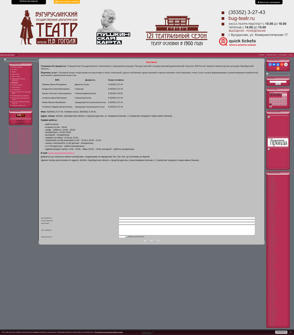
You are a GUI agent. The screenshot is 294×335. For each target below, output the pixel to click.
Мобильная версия (29, 1)
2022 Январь (272, 315)
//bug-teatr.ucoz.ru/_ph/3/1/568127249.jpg (20, 144)
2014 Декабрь (272, 186)
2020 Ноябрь (272, 293)
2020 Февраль (273, 279)
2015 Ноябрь (272, 200)
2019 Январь (272, 258)
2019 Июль (272, 269)
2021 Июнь (272, 305)
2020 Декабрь (272, 295)
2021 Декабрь (272, 313)
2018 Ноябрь (272, 255)
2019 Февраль (273, 260)
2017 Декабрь (272, 239)
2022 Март (272, 319)
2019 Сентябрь (273, 270)
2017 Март (272, 226)
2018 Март (272, 245)
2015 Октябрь (273, 198)
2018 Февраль (273, 243)
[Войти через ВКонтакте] (274, 64)
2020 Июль (272, 286)
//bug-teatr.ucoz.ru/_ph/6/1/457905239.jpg (20, 151)
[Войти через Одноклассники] (278, 68)
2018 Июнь (272, 250)
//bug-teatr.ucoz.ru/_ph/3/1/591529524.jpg (20, 136)
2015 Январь (272, 188)
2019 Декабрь (272, 276)
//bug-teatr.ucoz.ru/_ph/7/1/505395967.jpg (20, 137)
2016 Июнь (272, 212)
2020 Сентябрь (273, 289)
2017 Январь (272, 222)
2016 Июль (272, 214)
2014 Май (271, 178)
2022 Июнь (272, 324)
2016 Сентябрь (273, 215)
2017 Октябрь (273, 236)
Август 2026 (278, 92)
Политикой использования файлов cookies (109, 332)
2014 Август (272, 181)
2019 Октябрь (273, 272)
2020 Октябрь (273, 291)
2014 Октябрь (273, 183)
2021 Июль (272, 307)
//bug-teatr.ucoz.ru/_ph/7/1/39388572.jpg (19, 127)
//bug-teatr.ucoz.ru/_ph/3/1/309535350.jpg (21, 152)
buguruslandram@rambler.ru (61, 153)
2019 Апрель (272, 264)
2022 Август (272, 326)
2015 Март (272, 191)
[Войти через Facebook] (278, 64)
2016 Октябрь (273, 217)
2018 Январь (272, 241)
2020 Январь (272, 277)
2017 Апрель (272, 227)
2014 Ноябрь (272, 184)
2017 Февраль (273, 224)
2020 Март (272, 281)
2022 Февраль (273, 317)
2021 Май (271, 303)
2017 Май (271, 229)
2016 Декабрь (272, 221)
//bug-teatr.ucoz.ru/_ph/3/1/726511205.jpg (20, 148)
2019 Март (272, 262)
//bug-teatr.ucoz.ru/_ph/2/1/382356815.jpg (20, 139)
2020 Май (271, 284)
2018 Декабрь (272, 257)
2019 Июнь (272, 267)
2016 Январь (272, 203)
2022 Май (271, 322)
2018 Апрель (272, 246)
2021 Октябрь (273, 310)
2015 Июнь (272, 196)
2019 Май (271, 265)
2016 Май (271, 210)
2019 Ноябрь (272, 274)
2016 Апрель (272, 209)
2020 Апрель (272, 283)
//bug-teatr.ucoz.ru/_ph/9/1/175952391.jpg (20, 143)
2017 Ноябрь (272, 238)
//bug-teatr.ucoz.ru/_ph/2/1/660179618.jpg (20, 145)
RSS (16, 55)
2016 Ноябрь (272, 219)
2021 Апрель (272, 301)
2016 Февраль (273, 205)
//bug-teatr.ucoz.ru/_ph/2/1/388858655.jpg (20, 130)
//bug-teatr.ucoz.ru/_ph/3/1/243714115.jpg (21, 127)
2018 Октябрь (273, 253)
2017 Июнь (272, 231)
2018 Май (271, 248)
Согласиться (281, 332)
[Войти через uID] (270, 64)
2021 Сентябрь (273, 308)
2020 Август (272, 288)
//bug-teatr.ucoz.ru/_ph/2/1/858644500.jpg (20, 150)
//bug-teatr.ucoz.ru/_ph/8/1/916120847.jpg (20, 129)
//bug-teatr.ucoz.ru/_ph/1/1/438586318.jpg (20, 140)
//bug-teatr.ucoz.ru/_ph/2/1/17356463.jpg (20, 134)
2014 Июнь (272, 179)
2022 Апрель (272, 320)
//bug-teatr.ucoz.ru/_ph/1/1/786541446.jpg (20, 141)
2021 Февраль (273, 298)
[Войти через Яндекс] (282, 64)
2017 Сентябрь (273, 234)
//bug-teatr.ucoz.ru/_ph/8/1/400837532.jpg (20, 132)
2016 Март (272, 207)
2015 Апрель (272, 193)
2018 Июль (272, 252)
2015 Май (271, 195)
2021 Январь (272, 296)
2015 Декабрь (272, 202)
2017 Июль (272, 233)
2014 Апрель (272, 176)
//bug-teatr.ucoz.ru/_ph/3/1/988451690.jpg (20, 133)
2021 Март (272, 300)
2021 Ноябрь (272, 312)
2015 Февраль (273, 190)
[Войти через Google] (286, 64)
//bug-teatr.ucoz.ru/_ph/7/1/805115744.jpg (20, 147)
